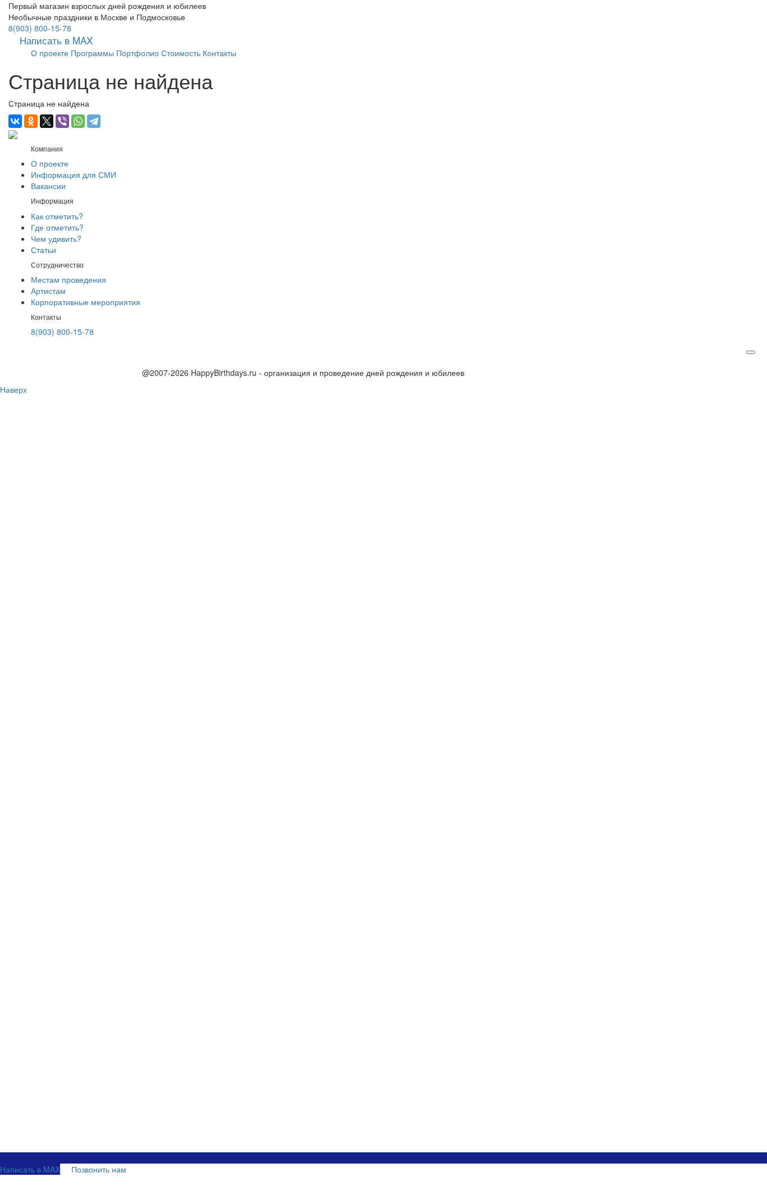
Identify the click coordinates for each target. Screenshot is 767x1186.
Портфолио (137, 52)
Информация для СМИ (73, 174)
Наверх (13, 389)
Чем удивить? (56, 238)
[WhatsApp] (78, 121)
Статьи (43, 249)
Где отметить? (57, 227)
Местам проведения (68, 279)
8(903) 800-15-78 (39, 28)
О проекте (50, 52)
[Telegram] (94, 121)
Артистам (48, 290)
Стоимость (180, 52)
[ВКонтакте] (15, 121)
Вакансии (48, 185)
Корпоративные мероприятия (85, 301)
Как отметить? (57, 216)
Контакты (219, 52)
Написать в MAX (56, 40)
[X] (46, 121)
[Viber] (62, 121)
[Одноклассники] (31, 121)
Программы (92, 52)
